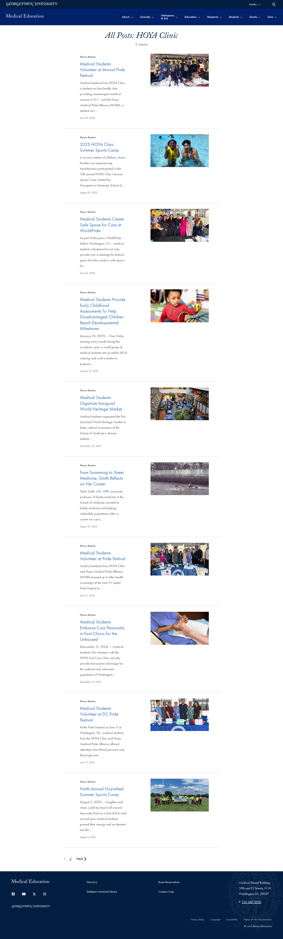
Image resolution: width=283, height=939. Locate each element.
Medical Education (25, 16)
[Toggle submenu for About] (132, 17)
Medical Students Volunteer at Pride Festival (102, 555)
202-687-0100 (251, 902)
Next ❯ (81, 859)
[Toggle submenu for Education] (199, 17)
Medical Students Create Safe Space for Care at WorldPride (102, 224)
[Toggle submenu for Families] (259, 4)
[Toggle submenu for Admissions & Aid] (176, 17)
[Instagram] (45, 894)
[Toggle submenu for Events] (259, 17)
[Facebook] (13, 894)
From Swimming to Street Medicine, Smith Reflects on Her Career (101, 478)
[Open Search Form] (274, 4)
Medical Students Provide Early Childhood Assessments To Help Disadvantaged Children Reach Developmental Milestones (102, 314)
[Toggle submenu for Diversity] (152, 17)
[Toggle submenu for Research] (221, 17)
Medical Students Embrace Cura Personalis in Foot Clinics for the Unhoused (102, 630)
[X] (34, 894)
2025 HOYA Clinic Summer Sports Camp (99, 147)
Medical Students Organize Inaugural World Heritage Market (101, 403)
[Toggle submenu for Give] (275, 17)
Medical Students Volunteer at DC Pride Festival (99, 714)
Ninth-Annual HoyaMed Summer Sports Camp (101, 791)
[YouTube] (24, 894)
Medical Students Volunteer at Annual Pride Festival (102, 69)
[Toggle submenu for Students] (241, 17)
